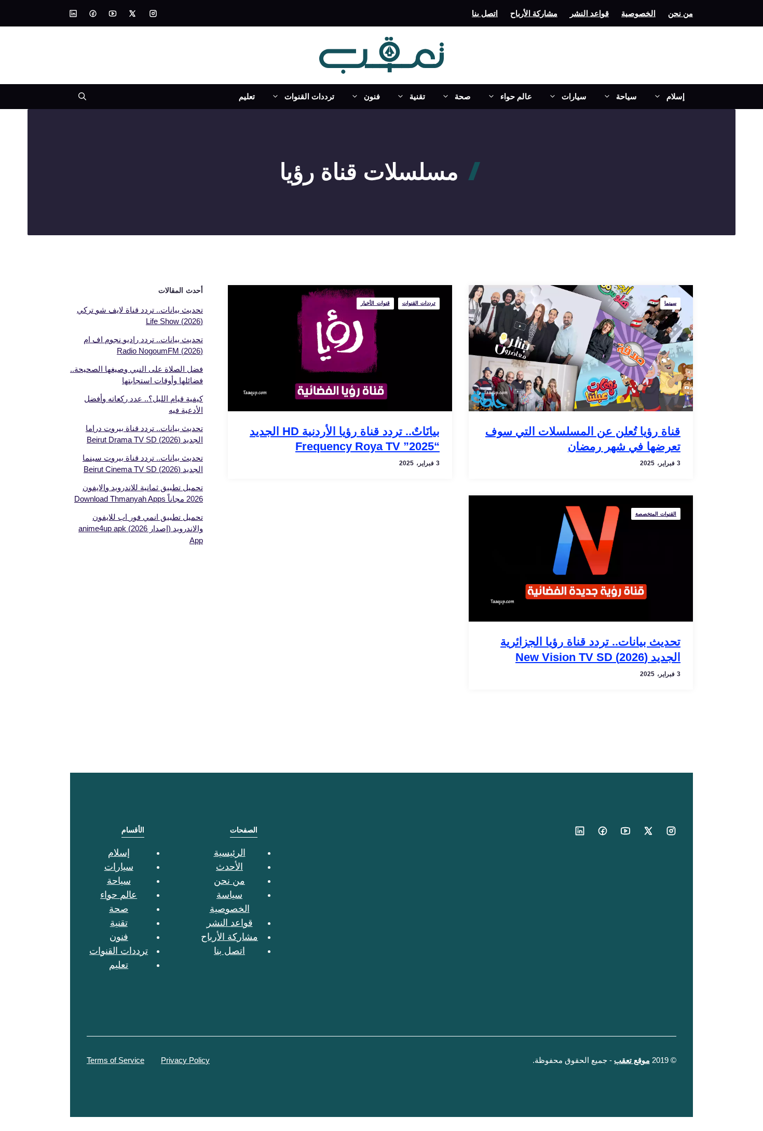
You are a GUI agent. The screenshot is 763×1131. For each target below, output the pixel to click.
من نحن (680, 13)
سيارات (574, 96)
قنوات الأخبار (375, 303)
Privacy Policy (185, 1060)
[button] (78, 96)
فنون (372, 96)
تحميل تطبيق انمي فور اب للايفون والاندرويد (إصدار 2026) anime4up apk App (140, 529)
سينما (670, 303)
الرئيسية (230, 852)
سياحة (626, 96)
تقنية (417, 96)
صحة (463, 96)
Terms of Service (115, 1060)
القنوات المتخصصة (656, 514)
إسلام (675, 96)
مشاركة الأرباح (533, 13)
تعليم (247, 96)
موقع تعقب (632, 1060)
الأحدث (229, 866)
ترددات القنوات (309, 96)
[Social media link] (153, 13)
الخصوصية (638, 13)
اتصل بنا (485, 13)
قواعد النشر (589, 13)
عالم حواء (516, 96)
